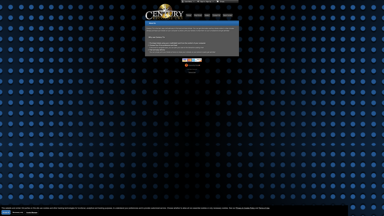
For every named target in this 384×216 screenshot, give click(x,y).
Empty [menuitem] (221, 1)
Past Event (198, 15)
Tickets (188, 15)
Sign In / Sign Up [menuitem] (205, 1)
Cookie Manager (31, 212)
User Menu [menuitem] (188, 1)
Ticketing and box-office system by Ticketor (192, 65)
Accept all (6, 212)
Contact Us (216, 15)
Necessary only (18, 212)
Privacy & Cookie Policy (245, 208)
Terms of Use (192, 72)
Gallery (207, 15)
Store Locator (227, 15)
